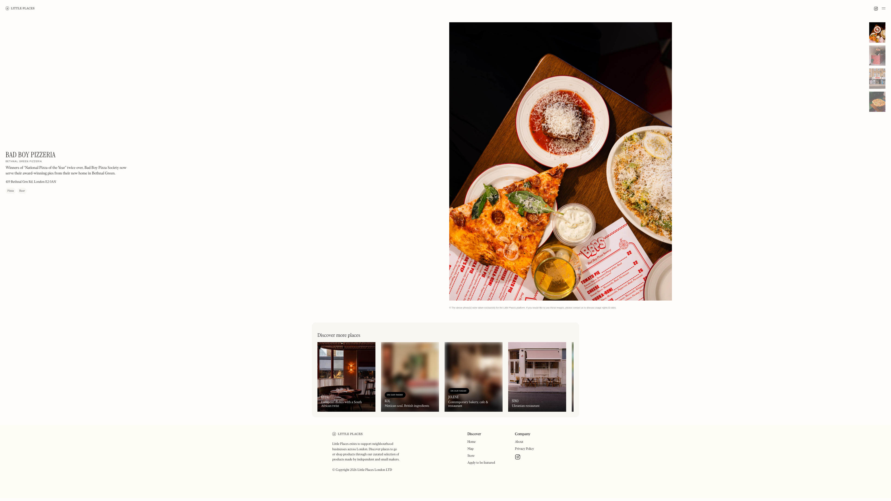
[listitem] (560, 161)
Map (470, 448)
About (519, 441)
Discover (474, 434)
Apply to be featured (481, 462)
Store (470, 455)
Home (471, 441)
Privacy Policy (524, 448)
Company (522, 434)
